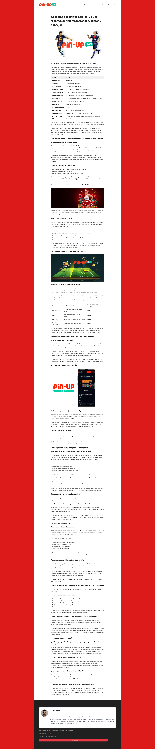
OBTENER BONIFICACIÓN (44, 733)
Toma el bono (97, 4)
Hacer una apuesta (88, 4)
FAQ (114, 4)
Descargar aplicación (107, 4)
